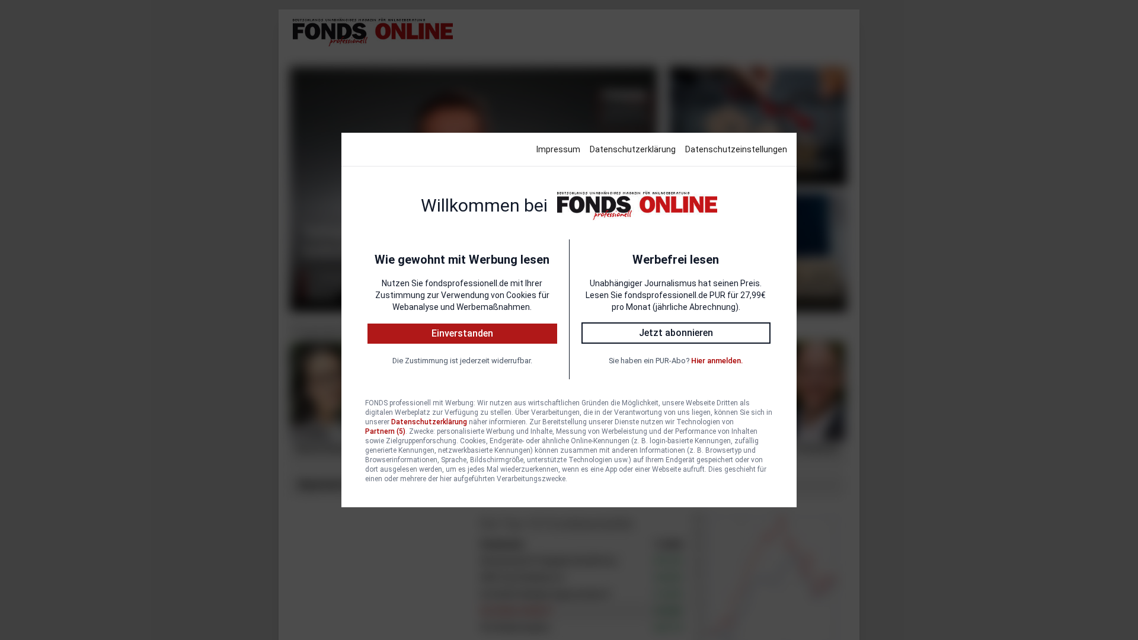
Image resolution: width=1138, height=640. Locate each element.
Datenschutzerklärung (633, 149)
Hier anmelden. (717, 360)
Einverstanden (462, 333)
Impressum (558, 149)
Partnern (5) (385, 431)
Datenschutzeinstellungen (736, 149)
